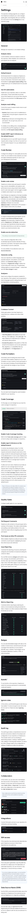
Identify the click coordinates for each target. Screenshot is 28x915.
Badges (4, 640)
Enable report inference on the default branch (11, 444)
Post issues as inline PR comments (12, 536)
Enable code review (7, 181)
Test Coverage (5, 457)
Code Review (6, 150)
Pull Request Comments (9, 521)
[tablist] (14, 408)
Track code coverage (12, 437)
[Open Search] (24, 2)
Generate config (6, 255)
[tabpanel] (14, 420)
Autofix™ (4, 680)
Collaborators (6, 776)
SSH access (19, 98)
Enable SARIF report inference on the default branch (12, 135)
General (4, 46)
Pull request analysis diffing (15, 129)
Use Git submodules (7, 90)
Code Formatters (7, 354)
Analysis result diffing (8, 104)
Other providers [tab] (10, 408)
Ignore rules (6, 700)
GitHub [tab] (4, 408)
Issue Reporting (6, 547)
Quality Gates (6, 500)
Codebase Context (7, 309)
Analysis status (6, 54)
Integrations (6, 818)
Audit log (4, 728)
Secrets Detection (6, 250)
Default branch (6, 73)
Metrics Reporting (7, 602)
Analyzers (4, 273)
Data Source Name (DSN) (11, 888)
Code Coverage (7, 399)
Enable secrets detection (9, 232)
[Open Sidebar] (26, 2)
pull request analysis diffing (16, 81)
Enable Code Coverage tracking (11, 434)
